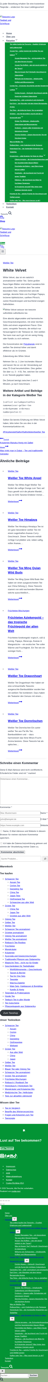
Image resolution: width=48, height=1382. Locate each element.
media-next (15, 1191)
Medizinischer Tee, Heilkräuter (19, 1092)
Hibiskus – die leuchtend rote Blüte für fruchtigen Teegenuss (28, 181)
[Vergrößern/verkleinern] (9, 1200)
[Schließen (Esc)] (1, 1200)
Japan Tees (15, 896)
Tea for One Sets (17, 976)
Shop (2, 221)
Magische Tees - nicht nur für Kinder (21, 963)
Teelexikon (11, 204)
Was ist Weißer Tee (16, 142)
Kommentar (6, 807)
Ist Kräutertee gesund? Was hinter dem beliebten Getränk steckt (28, 188)
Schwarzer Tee (12, 879)
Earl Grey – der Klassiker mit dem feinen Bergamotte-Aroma (29, 105)
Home (9, 33)
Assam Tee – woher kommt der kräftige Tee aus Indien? (28, 1230)
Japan (12, 1059)
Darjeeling (14, 1039)
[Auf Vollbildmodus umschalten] (6, 1200)
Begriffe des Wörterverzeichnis (19, 1111)
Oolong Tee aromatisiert (16, 936)
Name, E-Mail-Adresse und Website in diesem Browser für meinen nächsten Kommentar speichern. (23, 834)
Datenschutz (11, 1170)
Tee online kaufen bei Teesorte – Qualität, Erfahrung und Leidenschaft (28, 45)
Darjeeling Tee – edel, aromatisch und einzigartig (27, 100)
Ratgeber (8, 1220)
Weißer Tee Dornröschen (25, 720)
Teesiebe (14, 979)
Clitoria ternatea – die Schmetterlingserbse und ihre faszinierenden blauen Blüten (31, 161)
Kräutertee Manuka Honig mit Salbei (16, 441)
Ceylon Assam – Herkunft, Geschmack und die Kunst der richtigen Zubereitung (31, 94)
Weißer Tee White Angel (24, 478)
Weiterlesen (15, 501)
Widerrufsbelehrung (14, 1176)
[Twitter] (8, 1157)
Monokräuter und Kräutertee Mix (20, 1089)
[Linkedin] (11, 1157)
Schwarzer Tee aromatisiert (17, 929)
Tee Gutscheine (12, 1003)
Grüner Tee (10, 906)
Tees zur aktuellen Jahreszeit (18, 1096)
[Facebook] (5, 1157)
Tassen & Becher (17, 973)
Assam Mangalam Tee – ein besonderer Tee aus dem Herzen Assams (30, 59)
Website (44, 825)
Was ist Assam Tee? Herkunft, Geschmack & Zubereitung (30, 73)
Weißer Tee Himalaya (22, 519)
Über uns (10, 37)
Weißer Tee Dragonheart (25, 676)
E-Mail (44, 819)
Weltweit (14, 1045)
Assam (13, 1029)
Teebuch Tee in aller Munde (17, 1000)
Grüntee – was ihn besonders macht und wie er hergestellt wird (28, 1283)
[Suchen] (45, 859)
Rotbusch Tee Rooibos (15, 942)
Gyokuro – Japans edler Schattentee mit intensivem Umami (29, 129)
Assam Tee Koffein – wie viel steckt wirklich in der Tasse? (31, 66)
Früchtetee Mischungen (18, 611)
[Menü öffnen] (3, 251)
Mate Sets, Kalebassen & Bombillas (26, 986)
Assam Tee (15, 882)
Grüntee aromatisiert (14, 932)
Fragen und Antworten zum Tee (19, 1115)
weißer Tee (39, 432)
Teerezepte (10, 1118)
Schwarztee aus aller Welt (22, 902)
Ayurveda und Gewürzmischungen (20, 956)
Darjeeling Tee (16, 889)
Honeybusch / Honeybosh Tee (18, 1086)
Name (43, 813)
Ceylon (13, 1032)
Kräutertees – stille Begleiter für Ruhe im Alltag (28, 1315)
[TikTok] (15, 1157)
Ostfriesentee (16, 1042)
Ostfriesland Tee (17, 899)
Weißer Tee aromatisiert (16, 939)
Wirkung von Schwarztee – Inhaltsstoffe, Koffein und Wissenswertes (29, 80)
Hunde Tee (10, 996)
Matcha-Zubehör (17, 983)
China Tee (14, 892)
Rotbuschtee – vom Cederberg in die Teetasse (26, 145)
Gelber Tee (10, 922)
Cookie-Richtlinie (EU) (15, 1183)
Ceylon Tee (15, 885)
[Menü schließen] (0, 1207)
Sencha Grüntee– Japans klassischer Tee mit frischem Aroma (31, 136)
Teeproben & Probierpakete (17, 993)
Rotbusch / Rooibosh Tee (16, 1082)
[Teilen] (4, 1200)
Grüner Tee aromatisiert (16, 1076)
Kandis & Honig (17, 989)
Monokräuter (10, 949)
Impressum (10, 1166)
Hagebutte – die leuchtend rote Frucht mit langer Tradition (29, 174)
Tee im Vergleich (12, 1108)
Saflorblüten (28, 432)
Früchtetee (10, 946)
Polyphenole (29, 344)
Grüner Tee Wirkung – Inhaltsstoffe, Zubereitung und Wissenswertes (27, 122)
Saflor (18, 432)
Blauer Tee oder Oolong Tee (17, 1069)
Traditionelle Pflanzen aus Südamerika (22, 959)
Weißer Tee (8, 263)
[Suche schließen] (2, 1371)
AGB (8, 1173)
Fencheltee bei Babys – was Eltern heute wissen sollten (29, 167)
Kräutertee (10, 953)
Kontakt (10, 207)
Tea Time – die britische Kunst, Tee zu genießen (26, 110)
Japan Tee (14, 912)
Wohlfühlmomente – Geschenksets (26, 969)
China (12, 1035)
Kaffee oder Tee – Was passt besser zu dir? (25, 200)
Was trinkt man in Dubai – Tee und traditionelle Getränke (21, 450)
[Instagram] (2, 1157)
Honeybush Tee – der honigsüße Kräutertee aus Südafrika (26, 150)
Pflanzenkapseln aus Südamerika (20, 1006)
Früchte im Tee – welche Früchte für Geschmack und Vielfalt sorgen (28, 195)
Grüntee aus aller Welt (20, 916)
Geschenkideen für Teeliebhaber (19, 966)
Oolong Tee (10, 919)
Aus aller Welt (16, 1052)
